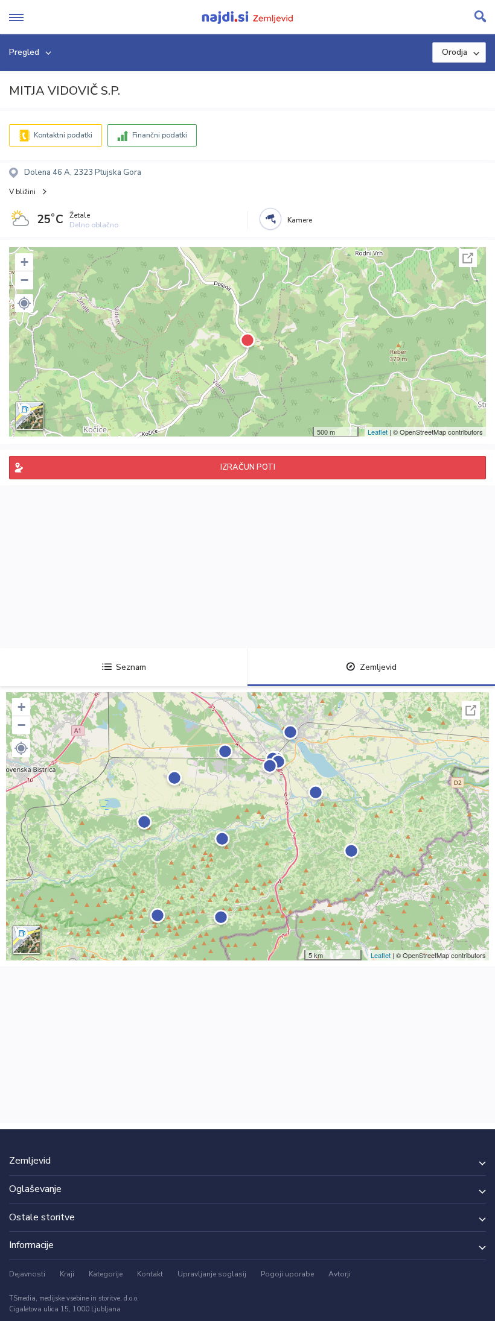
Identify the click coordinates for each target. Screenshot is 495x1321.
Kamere (299, 220)
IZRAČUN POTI (247, 467)
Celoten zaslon (468, 258)
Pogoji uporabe (287, 1274)
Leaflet (378, 432)
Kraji (67, 1274)
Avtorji (339, 1274)
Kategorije (106, 1274)
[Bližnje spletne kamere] (270, 219)
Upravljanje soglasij (211, 1274)
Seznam (131, 667)
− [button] (24, 280)
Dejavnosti (27, 1274)
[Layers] (29, 416)
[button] (24, 303)
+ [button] (24, 262)
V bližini (22, 192)
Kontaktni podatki (63, 135)
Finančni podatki (159, 135)
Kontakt (150, 1274)
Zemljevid (378, 667)
